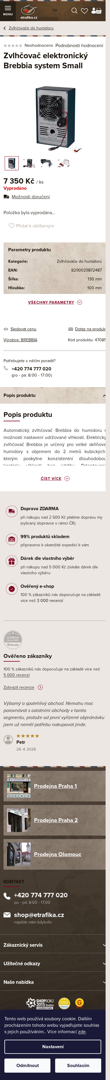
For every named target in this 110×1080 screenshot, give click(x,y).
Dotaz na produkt (90, 329)
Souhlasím (78, 1066)
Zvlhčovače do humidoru (79, 261)
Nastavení (53, 1047)
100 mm (94, 287)
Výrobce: (20, 339)
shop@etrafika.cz (39, 915)
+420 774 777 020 (31, 369)
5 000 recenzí (17, 675)
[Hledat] (74, 11)
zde (82, 1032)
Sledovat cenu (23, 329)
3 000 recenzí (50, 600)
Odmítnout (27, 1066)
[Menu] (8, 11)
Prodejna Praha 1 (55, 786)
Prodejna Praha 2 (56, 820)
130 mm (95, 279)
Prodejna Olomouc (57, 854)
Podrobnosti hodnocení (79, 46)
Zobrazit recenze (19, 687)
